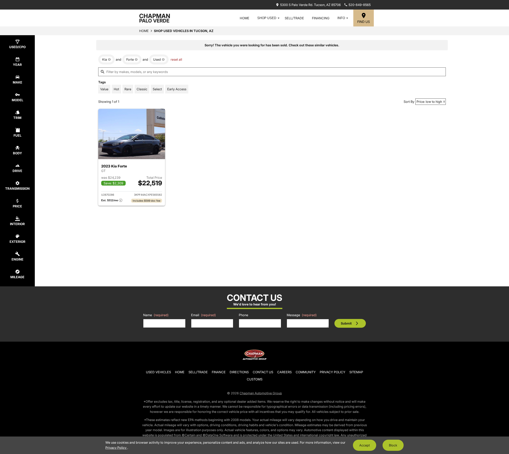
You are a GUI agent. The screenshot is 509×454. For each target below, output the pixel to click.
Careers (284, 372)
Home (244, 18)
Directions (239, 372)
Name (156, 315)
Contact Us (263, 372)
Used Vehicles (158, 372)
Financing (320, 18)
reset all (176, 59)
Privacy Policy (332, 372)
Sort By (409, 102)
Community (306, 372)
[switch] (104, 89)
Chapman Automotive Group (261, 393)
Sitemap (356, 372)
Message (302, 315)
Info (341, 18)
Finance (219, 372)
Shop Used (266, 18)
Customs (254, 379)
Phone (243, 315)
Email (203, 315)
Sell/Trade (294, 18)
